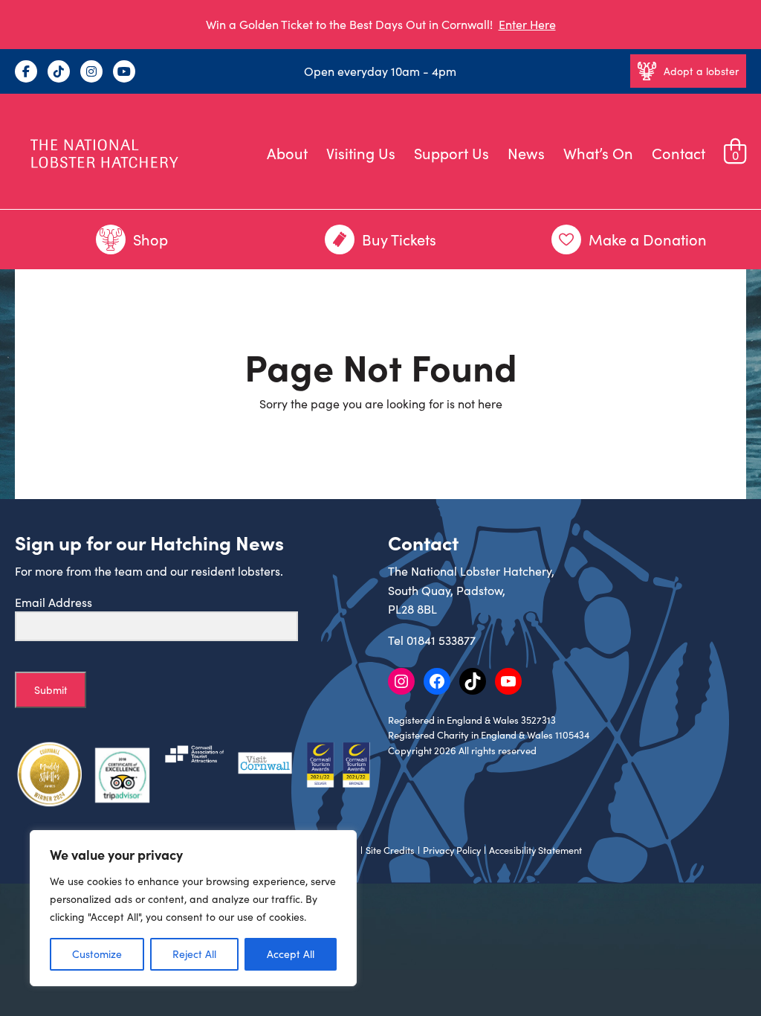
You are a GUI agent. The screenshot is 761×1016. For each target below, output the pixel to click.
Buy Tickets (399, 239)
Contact (678, 153)
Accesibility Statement (535, 850)
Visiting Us (360, 153)
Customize (97, 954)
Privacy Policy (452, 850)
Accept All (290, 954)
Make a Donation (648, 239)
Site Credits (390, 850)
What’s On (598, 153)
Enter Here (527, 24)
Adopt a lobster (701, 71)
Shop (150, 239)
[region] (193, 908)
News (526, 153)
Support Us (451, 153)
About (287, 153)
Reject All (194, 954)
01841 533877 (441, 640)
